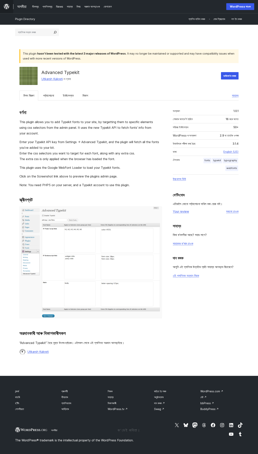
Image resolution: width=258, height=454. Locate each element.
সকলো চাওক (232, 211)
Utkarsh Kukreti (52, 79)
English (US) (231, 151)
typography (230, 160)
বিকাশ (85, 95)
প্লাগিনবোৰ (66, 403)
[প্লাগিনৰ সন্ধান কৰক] (55, 32)
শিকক (110, 391)
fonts (207, 160)
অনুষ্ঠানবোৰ (158, 397)
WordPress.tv (118, 409)
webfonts (231, 168)
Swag (159, 409)
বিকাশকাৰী (112, 403)
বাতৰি (17, 397)
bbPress (207, 403)
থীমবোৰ (64, 397)
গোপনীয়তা (19, 409)
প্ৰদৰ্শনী (64, 391)
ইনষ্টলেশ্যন (68, 95)
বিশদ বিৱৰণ (28, 95)
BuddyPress (209, 409)
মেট (203, 397)
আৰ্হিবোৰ (65, 409)
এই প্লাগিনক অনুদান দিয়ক (186, 275)
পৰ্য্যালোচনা (48, 95)
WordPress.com (211, 391)
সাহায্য (235, 95)
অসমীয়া (54, 430)
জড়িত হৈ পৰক (160, 391)
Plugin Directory (25, 19)
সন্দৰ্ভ (17, 391)
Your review (181, 211)
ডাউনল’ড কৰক (229, 75)
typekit (217, 160)
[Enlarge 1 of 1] (157, 212)
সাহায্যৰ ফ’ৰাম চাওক (183, 243)
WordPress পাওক (240, 6)
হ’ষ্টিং (17, 403)
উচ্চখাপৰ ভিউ (179, 179)
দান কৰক (159, 403)
